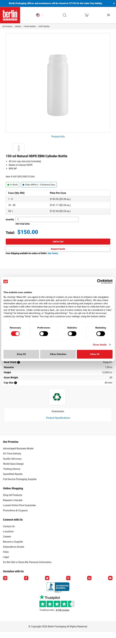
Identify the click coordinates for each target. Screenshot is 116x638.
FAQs (6, 552)
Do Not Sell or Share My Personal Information (27, 562)
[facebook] (26, 578)
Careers (7, 536)
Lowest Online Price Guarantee (19, 505)
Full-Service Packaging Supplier (20, 479)
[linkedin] (89, 578)
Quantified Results (13, 474)
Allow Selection (58, 354)
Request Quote (58, 249)
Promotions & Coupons (15, 510)
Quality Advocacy (12, 458)
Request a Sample (12, 500)
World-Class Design (13, 463)
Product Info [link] (58, 136)
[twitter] (47, 578)
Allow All (94, 354)
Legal (6, 557)
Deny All (21, 354)
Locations (8, 531)
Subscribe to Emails (13, 546)
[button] (65, 15)
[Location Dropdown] (39, 15)
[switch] (43, 333)
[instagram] (5, 578)
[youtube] (110, 578)
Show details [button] (100, 344)
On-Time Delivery (12, 453)
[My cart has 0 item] (87, 15)
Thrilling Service (11, 469)
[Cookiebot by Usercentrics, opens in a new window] (99, 281)
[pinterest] (68, 578)
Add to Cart (58, 241)
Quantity (10, 219)
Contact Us (9, 526)
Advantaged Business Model (18, 448)
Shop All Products (12, 495)
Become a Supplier (13, 541)
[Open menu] (109, 15)
